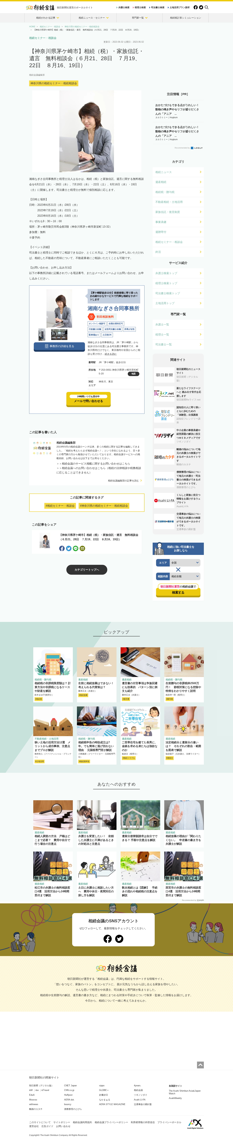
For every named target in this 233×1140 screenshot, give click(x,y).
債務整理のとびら (73, 1109)
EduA (32, 1095)
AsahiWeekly (175, 1098)
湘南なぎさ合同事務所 (113, 308)
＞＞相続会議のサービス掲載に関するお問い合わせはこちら (93, 463)
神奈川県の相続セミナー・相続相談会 (54, 83)
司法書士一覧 (163, 344)
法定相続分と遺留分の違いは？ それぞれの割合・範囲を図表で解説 (183, 746)
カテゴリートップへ (87, 569)
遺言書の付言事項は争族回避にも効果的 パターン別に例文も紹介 (139, 687)
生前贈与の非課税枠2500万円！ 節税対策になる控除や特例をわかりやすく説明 (183, 687)
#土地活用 (39, 761)
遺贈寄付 (160, 231)
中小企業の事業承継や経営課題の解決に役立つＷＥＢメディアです (188, 434)
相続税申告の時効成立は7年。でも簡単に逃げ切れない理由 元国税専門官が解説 (96, 746)
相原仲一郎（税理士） (176, 695)
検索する (178, 592)
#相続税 (38, 699)
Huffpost (68, 1095)
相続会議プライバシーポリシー (111, 1122)
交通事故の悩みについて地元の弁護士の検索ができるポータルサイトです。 (188, 519)
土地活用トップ (164, 303)
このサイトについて (40, 1122)
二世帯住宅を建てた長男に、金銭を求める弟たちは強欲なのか (139, 746)
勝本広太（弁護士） (87, 691)
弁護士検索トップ (166, 273)
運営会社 (34, 1126)
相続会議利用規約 (82, 1122)
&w (37, 1090)
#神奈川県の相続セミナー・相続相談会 (104, 505)
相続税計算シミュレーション (185, 17)
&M (31, 1090)
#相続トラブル (129, 758)
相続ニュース (163, 172)
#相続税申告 (84, 761)
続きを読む (111, 354)
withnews (33, 1104)
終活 (158, 251)
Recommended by (182, 148)
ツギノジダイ (140, 1095)
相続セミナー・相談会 (42, 37)
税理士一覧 (162, 334)
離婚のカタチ (35, 1109)
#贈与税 (169, 699)
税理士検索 (140, 7)
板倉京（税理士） (130, 754)
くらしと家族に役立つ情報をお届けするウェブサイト (188, 499)
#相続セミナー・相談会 (60, 505)
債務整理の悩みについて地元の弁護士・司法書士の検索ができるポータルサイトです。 (188, 478)
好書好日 (103, 1095)
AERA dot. (69, 1099)
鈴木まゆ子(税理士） (44, 695)
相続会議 (138, 1090)
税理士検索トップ (166, 283)
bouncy (67, 1104)
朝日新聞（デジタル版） (41, 1085)
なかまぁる (104, 1099)
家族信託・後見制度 (167, 212)
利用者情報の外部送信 (143, 1122)
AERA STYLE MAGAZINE (112, 1104)
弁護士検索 (123, 7)
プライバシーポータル (169, 1122)
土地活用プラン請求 (180, 7)
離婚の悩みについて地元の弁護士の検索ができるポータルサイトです (188, 455)
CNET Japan (70, 1085)
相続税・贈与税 (164, 192)
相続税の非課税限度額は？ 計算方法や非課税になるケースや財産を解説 (53, 687)
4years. (137, 1085)
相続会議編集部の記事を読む (123, 480)
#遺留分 (169, 758)
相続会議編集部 (37, 75)
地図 (134, 374)
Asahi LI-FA (139, 1099)
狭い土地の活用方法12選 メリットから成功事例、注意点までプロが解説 (52, 746)
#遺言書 (126, 699)
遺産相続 (160, 182)
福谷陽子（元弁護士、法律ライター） (183, 754)
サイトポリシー (61, 1122)
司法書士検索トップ (167, 293)
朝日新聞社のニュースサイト (188, 371)
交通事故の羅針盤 (143, 1104)
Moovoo (33, 1099)
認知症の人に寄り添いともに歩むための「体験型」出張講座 (188, 411)
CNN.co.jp (69, 1090)
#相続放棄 (83, 695)
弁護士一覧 (162, 324)
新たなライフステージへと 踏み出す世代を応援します (189, 392)
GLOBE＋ (104, 1090)
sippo (101, 1085)
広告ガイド (47, 1126)
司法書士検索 (157, 7)
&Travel (45, 1090)
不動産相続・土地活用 (169, 201)
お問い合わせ (63, 1126)
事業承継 (160, 222)
